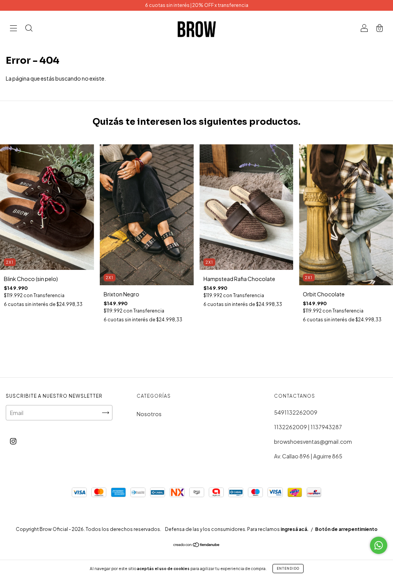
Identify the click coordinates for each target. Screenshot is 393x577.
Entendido (288, 568)
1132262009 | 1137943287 (308, 426)
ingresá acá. (295, 529)
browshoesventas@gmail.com (313, 441)
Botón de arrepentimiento (346, 529)
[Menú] (13, 28)
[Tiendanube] (197, 544)
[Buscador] (29, 28)
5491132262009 (295, 412)
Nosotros (149, 413)
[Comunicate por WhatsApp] (378, 545)
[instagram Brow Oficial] (13, 440)
